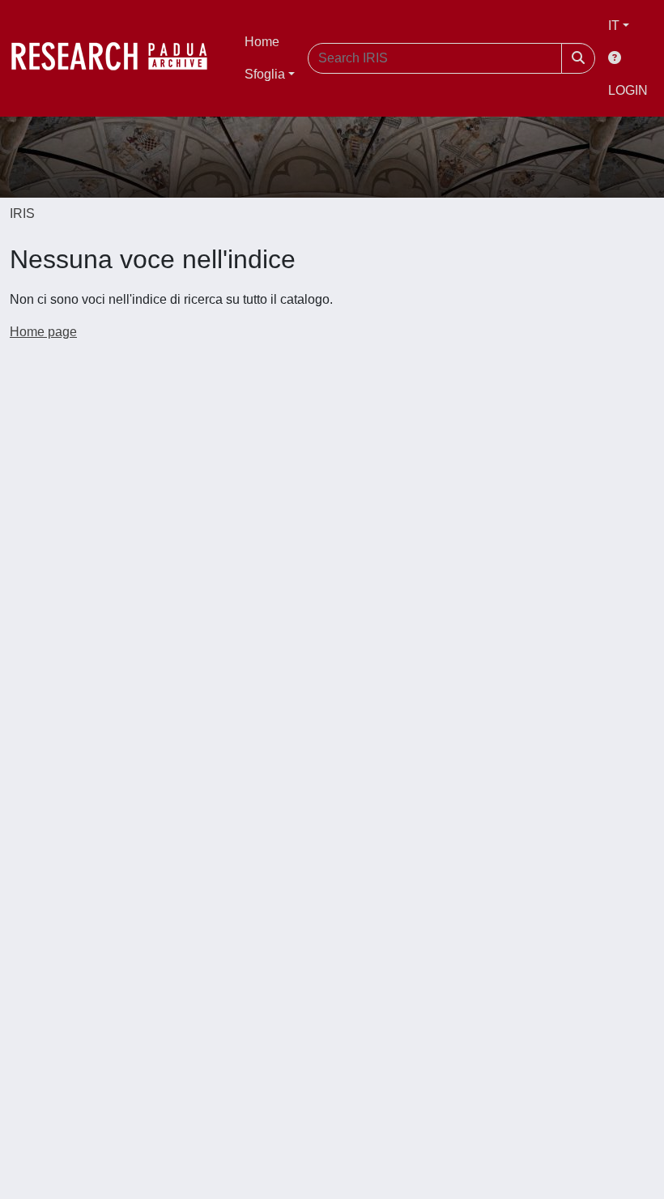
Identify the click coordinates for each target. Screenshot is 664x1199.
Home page (43, 332)
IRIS (22, 213)
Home (262, 42)
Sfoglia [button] (265, 74)
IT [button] (613, 25)
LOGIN (628, 90)
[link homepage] (117, 58)
